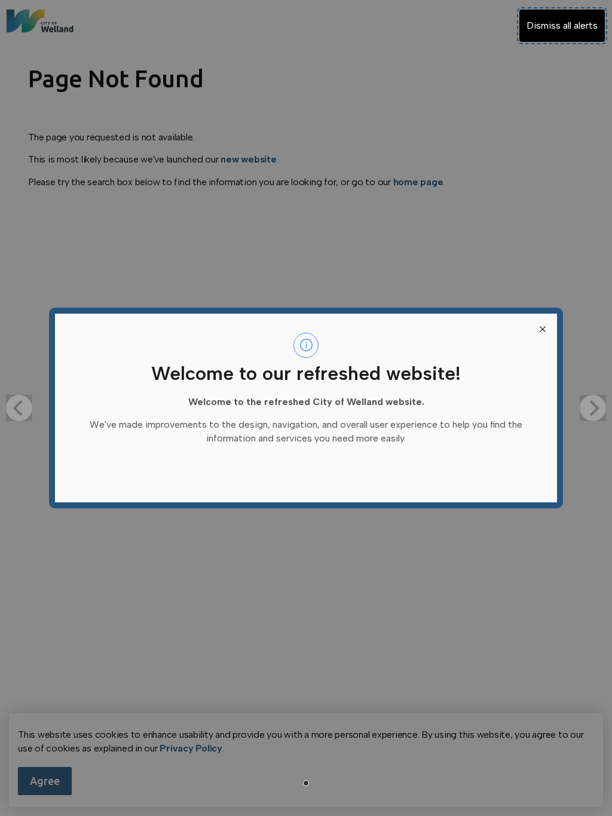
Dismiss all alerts (562, 25)
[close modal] (542, 328)
